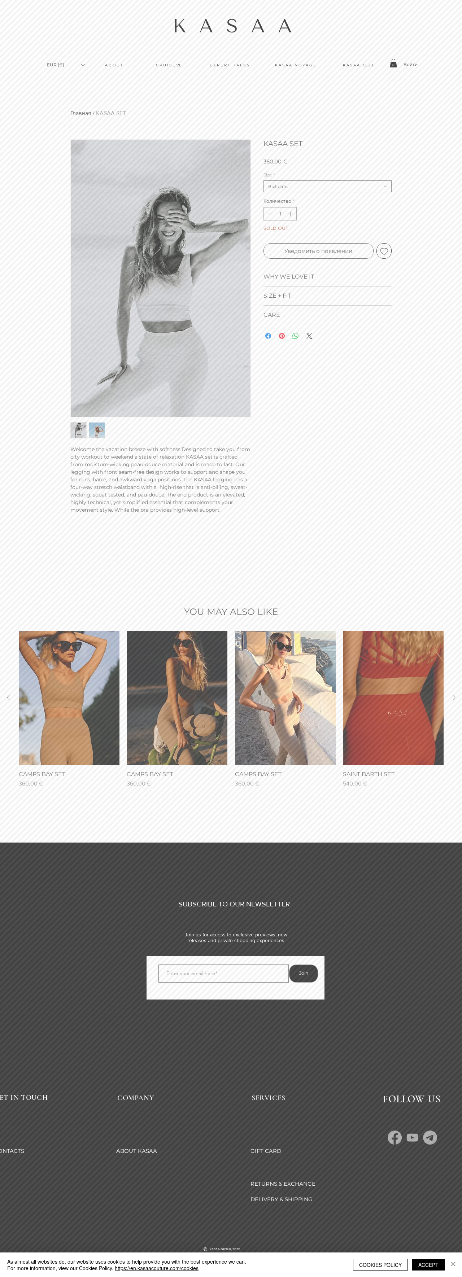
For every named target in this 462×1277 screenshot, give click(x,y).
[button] (437, 26)
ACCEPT (428, 1264)
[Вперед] (340, 1165)
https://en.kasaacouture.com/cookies (157, 1268)
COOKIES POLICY (380, 1264)
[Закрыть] (453, 1264)
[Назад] (85, 1165)
